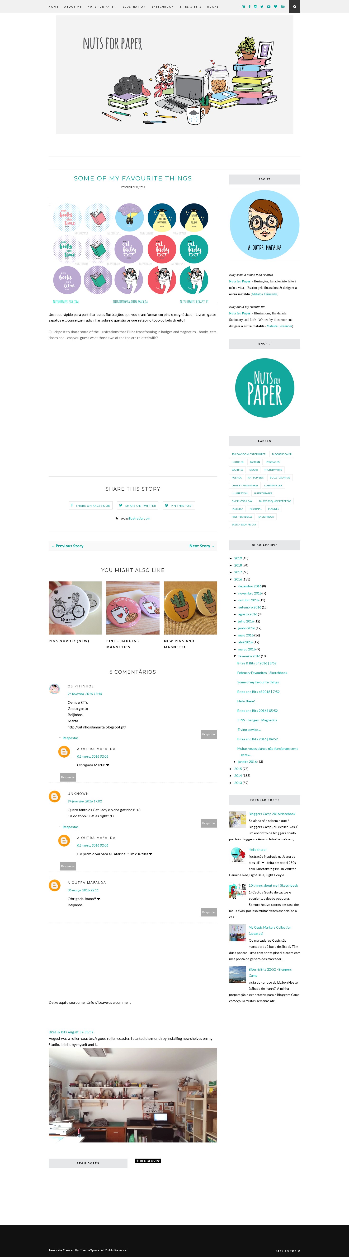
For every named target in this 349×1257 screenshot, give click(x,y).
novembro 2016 (250, 593)
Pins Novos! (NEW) (69, 641)
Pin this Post (182, 505)
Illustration (134, 6)
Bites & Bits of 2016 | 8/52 (257, 663)
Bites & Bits (190, 6)
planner (273, 508)
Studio (254, 469)
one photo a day (242, 501)
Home (53, 6)
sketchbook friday (244, 524)
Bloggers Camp (282, 454)
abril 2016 (245, 642)
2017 (238, 572)
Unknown (78, 793)
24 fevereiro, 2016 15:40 (85, 694)
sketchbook (266, 516)
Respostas (71, 738)
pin (148, 518)
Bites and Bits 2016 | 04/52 (257, 739)
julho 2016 (246, 621)
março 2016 (247, 649)
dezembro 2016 (249, 586)
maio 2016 (246, 635)
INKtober (238, 461)
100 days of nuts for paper (249, 454)
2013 (238, 783)
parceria (237, 508)
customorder (273, 485)
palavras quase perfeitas (275, 501)
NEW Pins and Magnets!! (179, 644)
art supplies (256, 477)
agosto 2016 (247, 614)
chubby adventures (245, 485)
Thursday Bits (273, 469)
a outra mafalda (96, 748)
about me (73, 6)
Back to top (286, 1251)
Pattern (255, 461)
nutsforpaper (263, 493)
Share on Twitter (140, 505)
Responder (209, 734)
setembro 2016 (249, 607)
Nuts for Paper (102, 6)
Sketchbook (163, 6)
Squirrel (237, 469)
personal (256, 508)
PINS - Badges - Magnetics (123, 644)
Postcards (272, 461)
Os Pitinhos (81, 686)
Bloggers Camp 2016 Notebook (272, 814)
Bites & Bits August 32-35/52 (71, 1032)
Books (213, 6)
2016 (238, 579)
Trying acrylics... (249, 729)
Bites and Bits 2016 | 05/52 (257, 711)
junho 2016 (246, 628)
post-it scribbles (242, 516)
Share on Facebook (93, 505)
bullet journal (280, 477)
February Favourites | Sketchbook (262, 673)
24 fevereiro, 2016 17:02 (85, 801)
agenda (237, 477)
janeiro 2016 (247, 762)
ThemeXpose (89, 1250)
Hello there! (246, 701)
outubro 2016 (248, 600)
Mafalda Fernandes (264, 294)
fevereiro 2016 (249, 656)
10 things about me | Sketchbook (273, 885)
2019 (238, 558)
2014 (238, 776)
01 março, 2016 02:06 (92, 756)
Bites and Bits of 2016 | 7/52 (258, 692)
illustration (136, 518)
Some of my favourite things (258, 682)
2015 (238, 769)
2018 (238, 565)
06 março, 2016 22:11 (83, 890)
